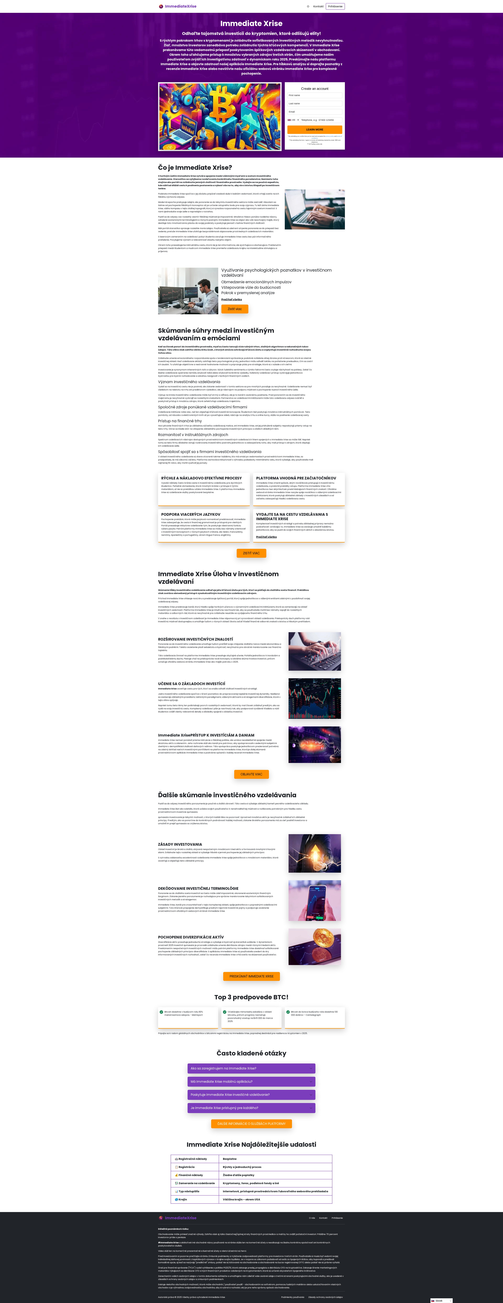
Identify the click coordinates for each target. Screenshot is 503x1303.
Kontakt (318, 6)
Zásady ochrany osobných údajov (325, 1297)
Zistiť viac (235, 309)
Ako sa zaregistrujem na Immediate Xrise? (223, 1068)
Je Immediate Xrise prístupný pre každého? (224, 1108)
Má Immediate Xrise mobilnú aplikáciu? (221, 1081)
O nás (312, 1217)
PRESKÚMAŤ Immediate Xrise (252, 976)
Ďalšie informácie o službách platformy (252, 1124)
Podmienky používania (292, 1297)
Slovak (439, 1300)
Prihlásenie (335, 6)
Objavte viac (252, 774)
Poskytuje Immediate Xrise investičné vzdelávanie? (230, 1095)
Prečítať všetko (231, 299)
